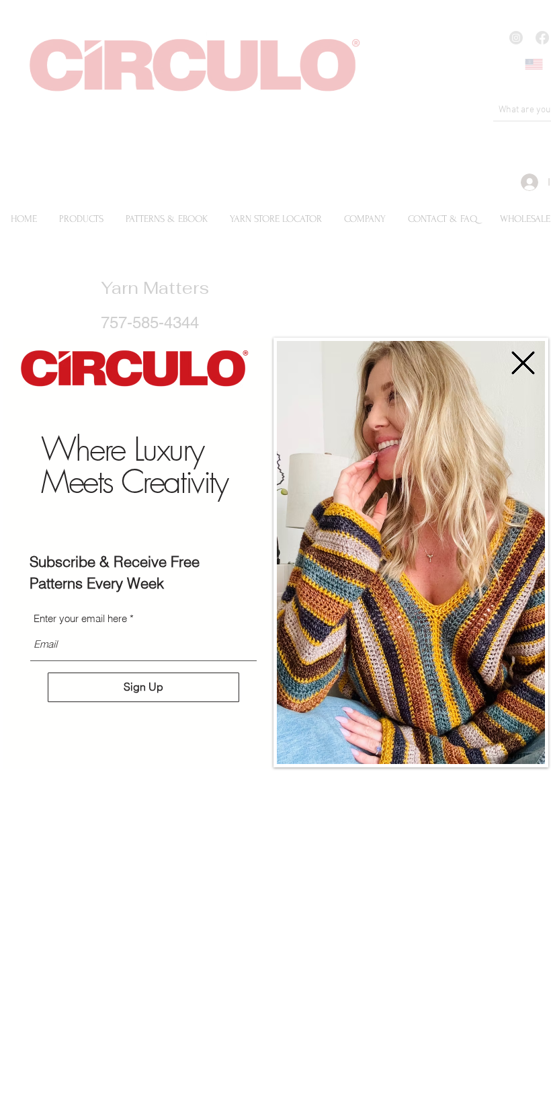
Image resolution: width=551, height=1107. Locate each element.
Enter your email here (80, 618)
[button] (523, 363)
